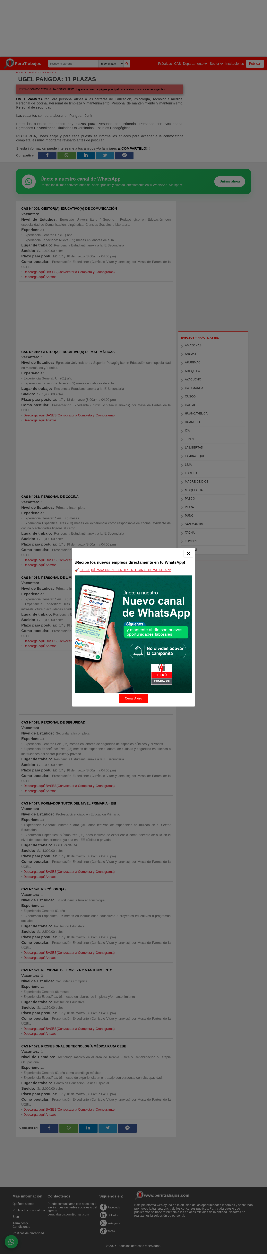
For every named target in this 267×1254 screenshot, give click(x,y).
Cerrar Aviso (133, 698)
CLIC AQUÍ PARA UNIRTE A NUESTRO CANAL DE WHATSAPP (125, 570)
